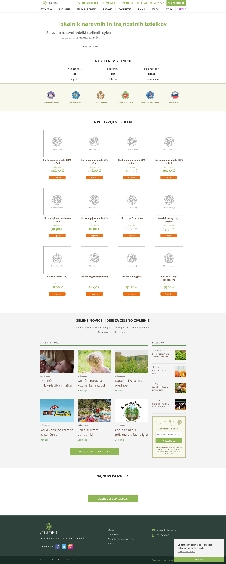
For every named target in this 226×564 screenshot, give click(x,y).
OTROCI (155, 9)
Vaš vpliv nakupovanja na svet (121, 539)
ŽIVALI (141, 9)
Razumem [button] (198, 559)
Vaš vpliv (159, 3)
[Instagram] (70, 546)
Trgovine (110, 3)
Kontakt (111, 543)
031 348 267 (163, 535)
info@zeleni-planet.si (166, 530)
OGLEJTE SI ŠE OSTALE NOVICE (94, 451)
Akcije (182, 9)
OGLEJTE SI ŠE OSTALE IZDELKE (113, 498)
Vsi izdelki (128, 3)
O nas (144, 3)
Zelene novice (114, 534)
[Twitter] (64, 546)
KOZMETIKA (46, 9)
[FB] (57, 546)
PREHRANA (64, 9)
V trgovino (57, 177)
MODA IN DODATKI (87, 9)
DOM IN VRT (125, 9)
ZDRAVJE (107, 9)
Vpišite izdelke (176, 3)
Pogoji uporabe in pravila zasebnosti (169, 560)
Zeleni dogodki (90, 3)
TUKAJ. (171, 453)
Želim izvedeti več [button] (186, 551)
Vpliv (169, 9)
